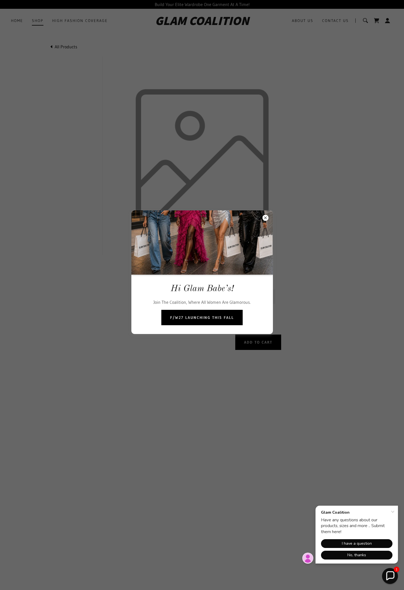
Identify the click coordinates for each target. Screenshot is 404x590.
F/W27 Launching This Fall (202, 317)
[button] (390, 576)
